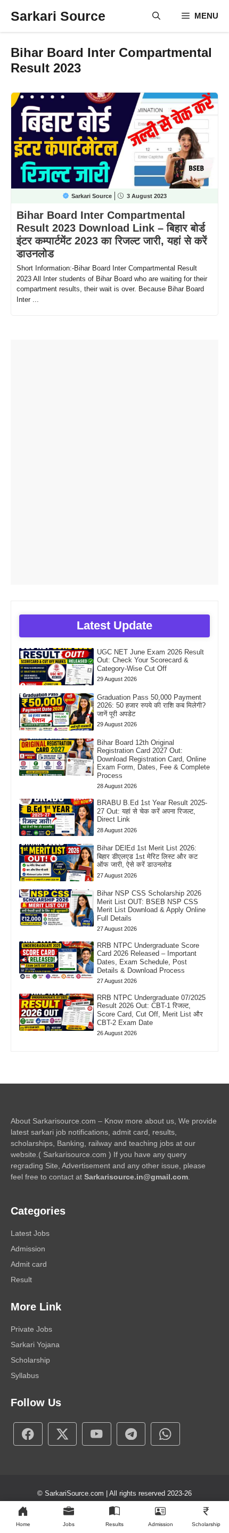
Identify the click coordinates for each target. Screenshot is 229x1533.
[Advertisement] (114, 462)
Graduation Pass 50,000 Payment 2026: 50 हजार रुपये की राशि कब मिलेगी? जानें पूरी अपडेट (151, 705)
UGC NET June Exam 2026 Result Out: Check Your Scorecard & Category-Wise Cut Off (150, 660)
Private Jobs (31, 1329)
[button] (156, 16)
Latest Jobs (30, 1233)
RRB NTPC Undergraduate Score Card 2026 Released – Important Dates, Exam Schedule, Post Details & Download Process (148, 957)
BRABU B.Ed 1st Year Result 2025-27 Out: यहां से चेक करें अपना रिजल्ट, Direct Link (152, 811)
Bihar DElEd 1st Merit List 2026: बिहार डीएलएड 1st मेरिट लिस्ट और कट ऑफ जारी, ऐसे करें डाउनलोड (147, 856)
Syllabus (25, 1375)
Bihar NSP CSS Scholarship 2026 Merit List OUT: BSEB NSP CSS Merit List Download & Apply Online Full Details (151, 905)
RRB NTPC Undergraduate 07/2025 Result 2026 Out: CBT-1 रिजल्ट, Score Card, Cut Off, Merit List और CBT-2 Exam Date (151, 1010)
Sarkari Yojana (35, 1344)
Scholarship (30, 1360)
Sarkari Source (58, 16)
